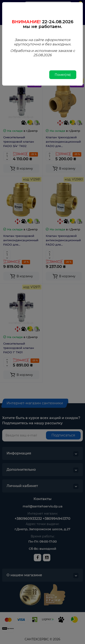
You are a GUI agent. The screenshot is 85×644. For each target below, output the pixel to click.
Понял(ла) (63, 75)
